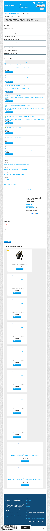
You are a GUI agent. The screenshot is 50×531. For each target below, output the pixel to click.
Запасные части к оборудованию (26, 19)
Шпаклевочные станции (10, 56)
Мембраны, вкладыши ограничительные (29, 20)
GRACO (5, 62)
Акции (28, 13)
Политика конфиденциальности (11, 512)
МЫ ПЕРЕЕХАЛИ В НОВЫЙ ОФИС (10, 184)
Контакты (18, 16)
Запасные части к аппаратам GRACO (12, 20)
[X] (33, 213)
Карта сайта (28, 508)
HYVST (5, 63)
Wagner (26, 62)
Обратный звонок (40, 6)
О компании (28, 500)
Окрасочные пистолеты (10, 36)
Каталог (10, 19)
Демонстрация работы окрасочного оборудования (14, 174)
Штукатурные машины (9, 30)
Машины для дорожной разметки (12, 33)
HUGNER (5, 60)
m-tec (26, 60)
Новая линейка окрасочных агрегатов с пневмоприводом (15, 194)
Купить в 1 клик (9, 71)
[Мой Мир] (37, 213)
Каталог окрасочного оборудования (12, 13)
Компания (7, 16)
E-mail (5, 224)
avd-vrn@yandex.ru (32, 515)
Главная (6, 19)
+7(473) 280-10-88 (40, 2)
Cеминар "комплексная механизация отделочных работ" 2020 (16, 164)
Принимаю (25, 527)
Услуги (23, 13)
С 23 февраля (6, 179)
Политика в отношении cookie (11, 518)
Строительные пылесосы (10, 50)
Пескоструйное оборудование (11, 47)
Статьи (12, 16)
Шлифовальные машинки (10, 53)
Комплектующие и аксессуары (11, 39)
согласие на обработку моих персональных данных (17, 237)
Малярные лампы (8, 44)
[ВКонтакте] (32, 213)
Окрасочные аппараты (9, 28)
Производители (16, 19)
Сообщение (6, 229)
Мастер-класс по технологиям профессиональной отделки (15, 169)
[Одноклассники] (35, 213)
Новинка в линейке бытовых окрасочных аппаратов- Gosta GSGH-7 (17, 189)
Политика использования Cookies (7, 529)
